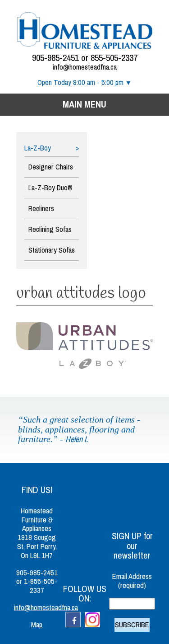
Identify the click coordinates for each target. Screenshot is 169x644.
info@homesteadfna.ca (85, 67)
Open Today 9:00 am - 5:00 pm (80, 82)
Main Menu (84, 104)
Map (36, 625)
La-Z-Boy (37, 148)
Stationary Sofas (51, 250)
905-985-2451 (55, 57)
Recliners (41, 208)
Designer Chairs (50, 167)
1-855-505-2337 (40, 585)
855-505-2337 (114, 57)
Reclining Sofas (50, 229)
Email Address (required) (132, 580)
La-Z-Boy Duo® (50, 188)
